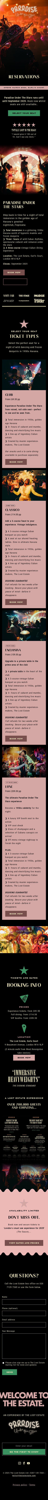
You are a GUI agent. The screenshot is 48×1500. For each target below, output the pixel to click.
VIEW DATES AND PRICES (24, 1243)
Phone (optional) (10, 1308)
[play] (24, 939)
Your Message (8, 1331)
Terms (32, 1485)
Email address (8, 1320)
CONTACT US (15, 282)
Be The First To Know (24, 1452)
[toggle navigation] (6, 4)
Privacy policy (20, 1485)
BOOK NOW (14, 272)
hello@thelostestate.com (24, 1475)
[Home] (24, 11)
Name (4, 1297)
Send (9, 1372)
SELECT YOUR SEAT (24, 113)
